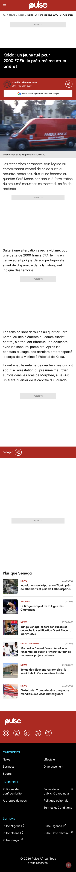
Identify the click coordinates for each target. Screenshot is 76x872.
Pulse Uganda (53, 826)
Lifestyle (49, 759)
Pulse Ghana (11, 833)
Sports (25, 601)
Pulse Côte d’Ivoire (56, 833)
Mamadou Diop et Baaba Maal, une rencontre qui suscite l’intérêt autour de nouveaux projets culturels (46, 652)
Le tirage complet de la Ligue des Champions (42, 607)
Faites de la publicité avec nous (56, 791)
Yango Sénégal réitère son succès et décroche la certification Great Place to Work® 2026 (46, 630)
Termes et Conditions (58, 807)
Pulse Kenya (11, 840)
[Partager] (68, 84)
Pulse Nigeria (11, 826)
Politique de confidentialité (12, 791)
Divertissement (30, 643)
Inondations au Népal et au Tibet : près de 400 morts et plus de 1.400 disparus (46, 587)
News (12, 14)
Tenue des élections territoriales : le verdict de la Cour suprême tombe (43, 671)
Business (8, 766)
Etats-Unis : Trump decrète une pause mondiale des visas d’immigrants (45, 692)
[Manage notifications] (68, 865)
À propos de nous (15, 800)
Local (21, 14)
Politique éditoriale (56, 800)
